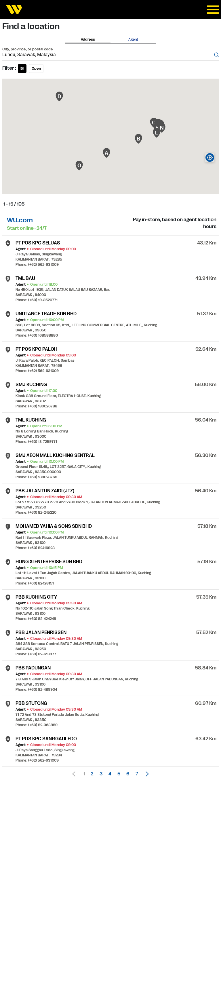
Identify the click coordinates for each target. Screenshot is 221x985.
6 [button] (127, 774)
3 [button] (101, 774)
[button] (145, 774)
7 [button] (137, 774)
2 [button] (92, 774)
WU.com (20, 220)
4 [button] (109, 774)
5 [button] (118, 774)
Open (36, 69)
